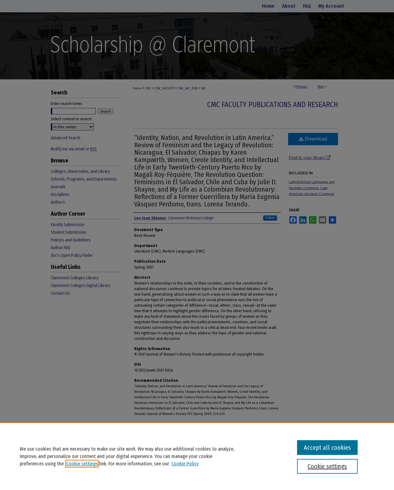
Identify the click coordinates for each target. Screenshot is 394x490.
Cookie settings (82, 464)
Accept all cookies (327, 447)
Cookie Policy (185, 464)
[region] (197, 456)
